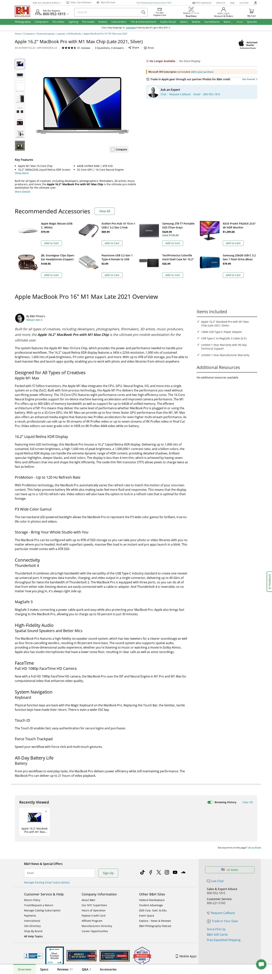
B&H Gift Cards (217, 935)
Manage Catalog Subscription (42, 910)
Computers (29, 34)
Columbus (131, 27)
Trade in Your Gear (225, 921)
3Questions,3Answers (109, 48)
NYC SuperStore (203, 2)
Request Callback (223, 913)
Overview (24, 969)
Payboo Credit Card (93, 915)
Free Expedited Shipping (224, 940)
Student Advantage (151, 905)
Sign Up (108, 873)
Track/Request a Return (38, 905)
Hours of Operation (93, 910)
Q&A (86, 969)
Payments (30, 915)
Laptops (61, 34)
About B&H (88, 900)
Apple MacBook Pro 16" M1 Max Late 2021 (105, 34)
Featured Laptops (46, 34)
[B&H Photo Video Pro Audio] (24, 11)
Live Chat (244, 2)
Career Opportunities (95, 931)
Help (232, 2)
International (32, 921)
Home (18, 34)
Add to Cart (51, 243)
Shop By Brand (33, 931)
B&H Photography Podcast (155, 926)
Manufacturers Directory (97, 926)
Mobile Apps (188, 956)
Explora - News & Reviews (155, 921)
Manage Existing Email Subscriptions (47, 882)
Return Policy (32, 900)
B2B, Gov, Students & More (46, 2)
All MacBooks (74, 34)
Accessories (108, 969)
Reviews (65, 969)
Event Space (146, 915)
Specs (44, 969)
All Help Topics (33, 936)
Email (30, 873)
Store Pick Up (216, 929)
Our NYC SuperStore (94, 905)
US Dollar (232, 870)
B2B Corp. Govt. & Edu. (153, 910)
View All (104, 211)
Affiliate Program (92, 921)
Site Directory (32, 926)
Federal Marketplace (151, 900)
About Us (220, 2)
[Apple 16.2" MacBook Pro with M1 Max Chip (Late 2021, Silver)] (82, 105)
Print (151, 48)
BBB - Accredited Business (33, 956)
